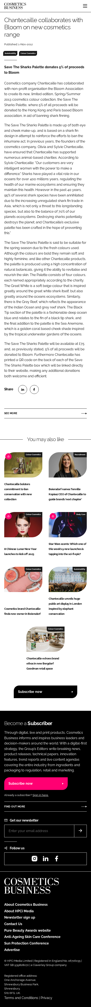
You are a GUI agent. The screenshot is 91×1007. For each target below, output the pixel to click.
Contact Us (13, 924)
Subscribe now (30, 692)
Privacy (46, 998)
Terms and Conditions (21, 998)
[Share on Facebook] (34, 389)
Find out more (14, 806)
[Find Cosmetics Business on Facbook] (56, 860)
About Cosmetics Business (26, 905)
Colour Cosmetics (28, 53)
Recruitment (80, 454)
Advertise (12, 950)
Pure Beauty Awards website (27, 930)
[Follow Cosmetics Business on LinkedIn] (45, 860)
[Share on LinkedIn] (22, 389)
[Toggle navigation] (85, 6)
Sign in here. (40, 795)
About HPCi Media (19, 911)
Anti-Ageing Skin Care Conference (32, 937)
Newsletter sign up (19, 917)
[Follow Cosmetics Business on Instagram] (34, 860)
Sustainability (10, 53)
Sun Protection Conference (26, 943)
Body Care (80, 514)
